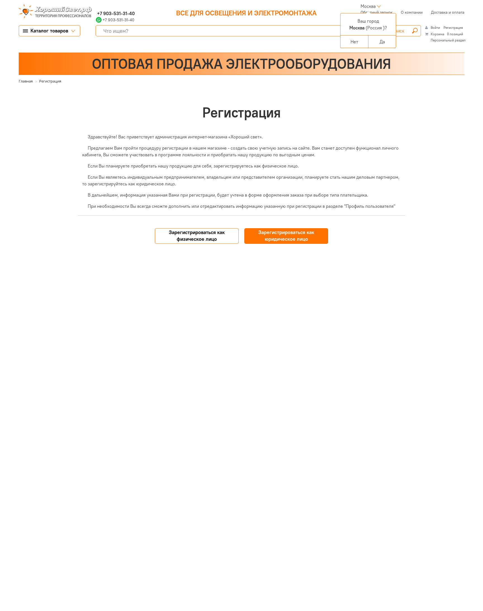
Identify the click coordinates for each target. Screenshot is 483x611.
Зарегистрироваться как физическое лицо (197, 235)
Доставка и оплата (447, 12)
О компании (412, 12)
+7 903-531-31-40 (115, 13)
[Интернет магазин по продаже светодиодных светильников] (53, 12)
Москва (368, 6)
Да (382, 41)
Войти (436, 27)
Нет (354, 41)
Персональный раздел (448, 40)
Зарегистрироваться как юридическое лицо (286, 235)
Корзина (437, 34)
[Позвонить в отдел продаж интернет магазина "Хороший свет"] (97, 6)
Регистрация (453, 27)
